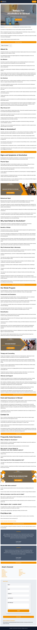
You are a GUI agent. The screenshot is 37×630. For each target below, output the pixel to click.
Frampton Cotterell (22, 573)
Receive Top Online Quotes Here (18, 394)
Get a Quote (18, 19)
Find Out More (18, 433)
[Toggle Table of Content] (10, 46)
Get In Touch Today (18, 42)
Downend (20, 574)
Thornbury (20, 569)
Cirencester (4, 574)
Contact (34, 1)
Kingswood (4, 573)
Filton (20, 575)
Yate (19, 570)
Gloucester (5, 520)
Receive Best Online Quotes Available (18, 284)
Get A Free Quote (18, 562)
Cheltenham (4, 575)
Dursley (2, 520)
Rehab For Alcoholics (8, 27)
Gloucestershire (10, 520)
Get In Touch (18, 616)
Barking (14, 520)
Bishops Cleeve (4, 576)
